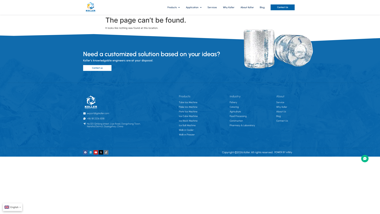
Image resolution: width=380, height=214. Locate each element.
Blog (262, 7)
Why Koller (229, 7)
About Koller (247, 7)
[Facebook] (85, 152)
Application (192, 7)
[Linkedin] (90, 152)
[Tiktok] (106, 152)
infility (289, 152)
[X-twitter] (101, 152)
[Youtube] (96, 152)
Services (212, 7)
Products (172, 7)
